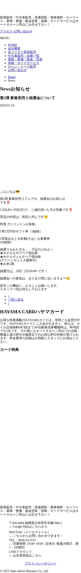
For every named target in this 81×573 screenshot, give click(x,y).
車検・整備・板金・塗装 (25, 59)
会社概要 (14, 48)
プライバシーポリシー (40, 563)
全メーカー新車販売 (22, 52)
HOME (12, 45)
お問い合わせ (17, 70)
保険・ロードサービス (23, 63)
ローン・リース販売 (22, 66)
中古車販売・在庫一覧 (23, 55)
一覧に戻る (16, 299)
